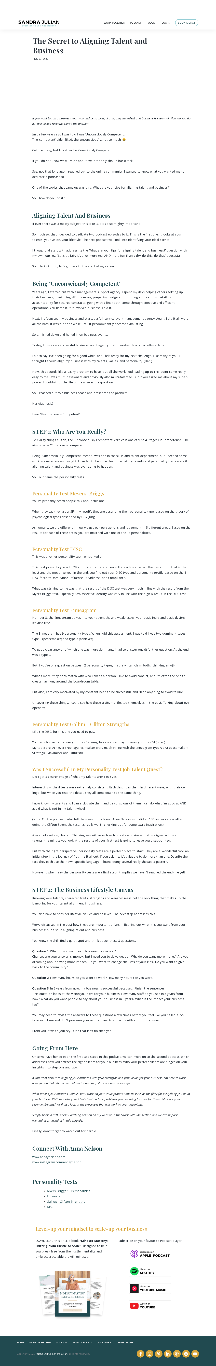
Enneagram (55, 1196)
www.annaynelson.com (48, 1157)
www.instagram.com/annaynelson (56, 1162)
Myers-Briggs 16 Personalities (68, 1191)
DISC (50, 1207)
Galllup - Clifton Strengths (66, 1202)
